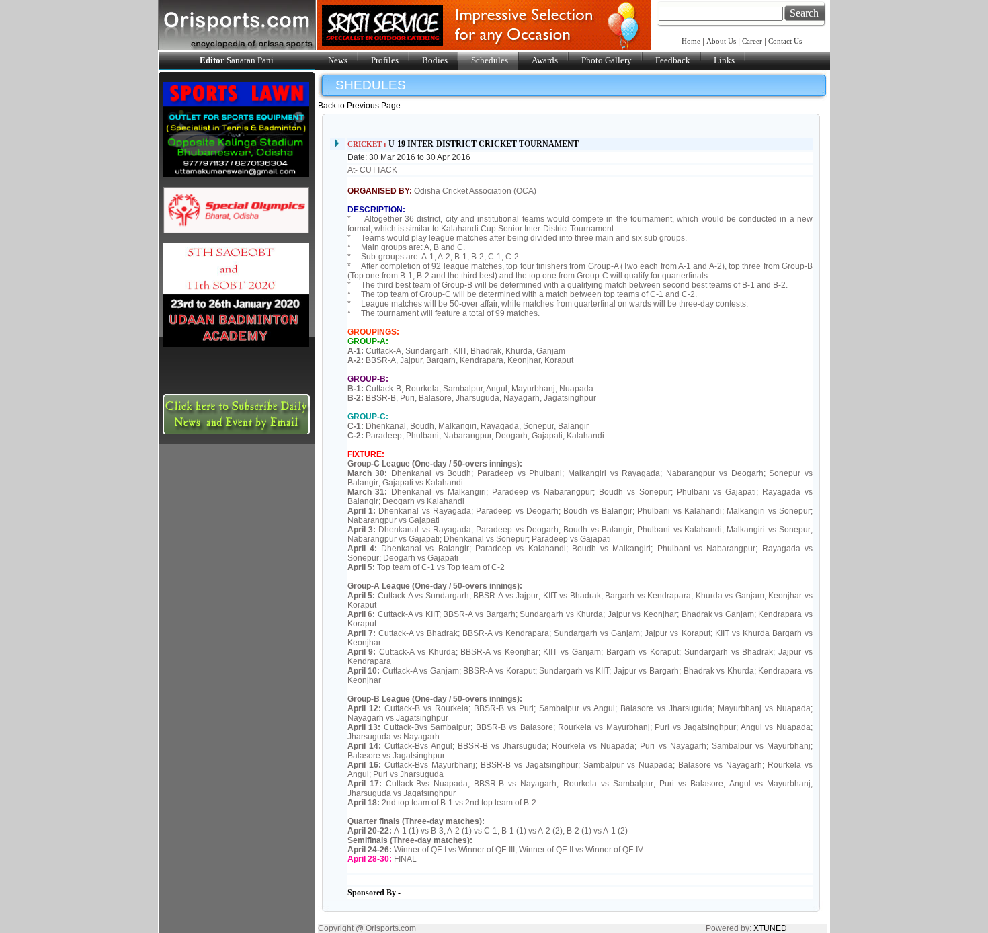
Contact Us (785, 41)
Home (692, 41)
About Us (721, 41)
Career (752, 41)
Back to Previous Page (359, 105)
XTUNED (770, 928)
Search (804, 13)
